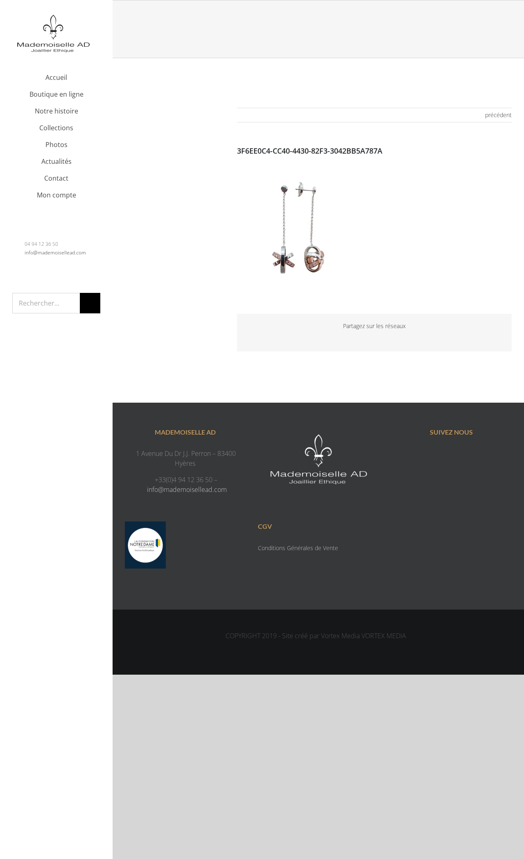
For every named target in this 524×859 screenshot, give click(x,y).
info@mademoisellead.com (55, 252)
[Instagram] (459, 455)
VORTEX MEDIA (383, 635)
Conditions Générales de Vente (298, 548)
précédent (498, 115)
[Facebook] (443, 455)
